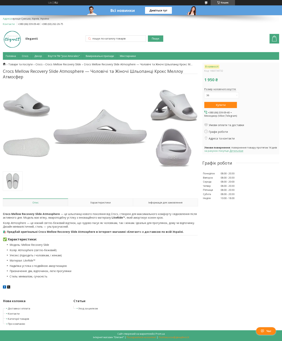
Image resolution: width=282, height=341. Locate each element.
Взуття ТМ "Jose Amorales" (64, 56)
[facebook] (4, 287)
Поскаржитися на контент (141, 337)
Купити (221, 105)
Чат (268, 331)
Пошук (155, 38)
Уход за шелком (88, 308)
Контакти (14, 313)
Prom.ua (160, 333)
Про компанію (16, 323)
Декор (38, 56)
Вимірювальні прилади (100, 56)
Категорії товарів (18, 319)
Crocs (25, 56)
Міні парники (128, 56)
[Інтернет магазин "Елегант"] (12, 39)
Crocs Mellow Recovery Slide (63, 64)
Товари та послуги (20, 64)
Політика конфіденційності (174, 337)
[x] (8, 287)
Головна (11, 56)
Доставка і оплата (19, 308)
